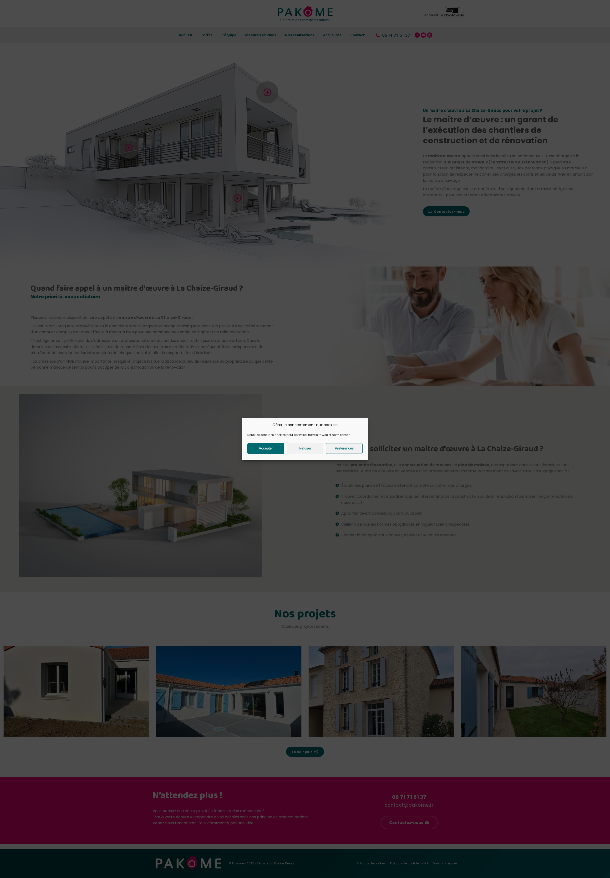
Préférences (344, 448)
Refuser (305, 448)
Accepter (266, 448)
